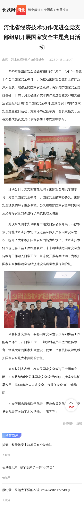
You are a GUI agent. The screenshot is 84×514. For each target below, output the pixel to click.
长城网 (8, 9)
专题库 (48, 9)
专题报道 (62, 9)
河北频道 (34, 9)
